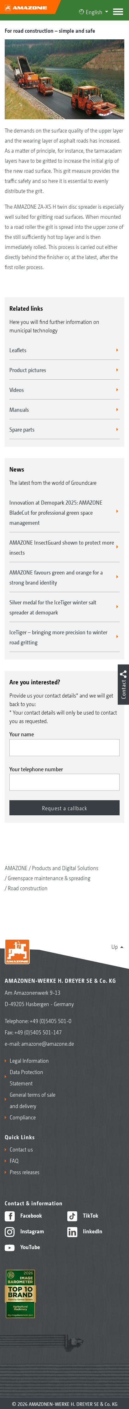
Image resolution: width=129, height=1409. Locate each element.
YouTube (29, 1246)
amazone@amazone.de (47, 1043)
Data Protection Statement (26, 1077)
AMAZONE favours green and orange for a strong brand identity (56, 577)
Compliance (23, 1117)
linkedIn (92, 1231)
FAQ (14, 1160)
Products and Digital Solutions (65, 867)
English (94, 11)
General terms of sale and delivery (32, 1099)
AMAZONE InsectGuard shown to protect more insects (61, 547)
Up (114, 946)
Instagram (31, 1231)
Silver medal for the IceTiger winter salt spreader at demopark (52, 607)
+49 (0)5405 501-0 (50, 1020)
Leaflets (17, 350)
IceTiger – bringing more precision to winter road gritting (58, 637)
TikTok (90, 1215)
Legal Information (29, 1060)
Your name (21, 734)
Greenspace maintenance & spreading (49, 877)
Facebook (30, 1215)
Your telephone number (36, 769)
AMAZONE (16, 867)
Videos (16, 389)
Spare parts (21, 429)
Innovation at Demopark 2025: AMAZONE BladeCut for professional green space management (55, 512)
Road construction (28, 888)
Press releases (24, 1171)
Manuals (19, 409)
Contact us (21, 1149)
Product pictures (27, 369)
